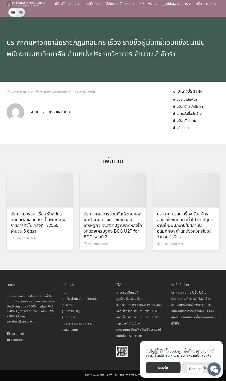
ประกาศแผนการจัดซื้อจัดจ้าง (188, 292)
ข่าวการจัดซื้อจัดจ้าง (187, 113)
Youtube (16, 340)
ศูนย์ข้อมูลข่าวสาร (175, 3)
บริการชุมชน (205, 3)
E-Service (146, 3)
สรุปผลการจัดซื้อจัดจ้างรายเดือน (191, 305)
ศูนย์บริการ (68, 317)
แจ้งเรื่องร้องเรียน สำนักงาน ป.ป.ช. (138, 311)
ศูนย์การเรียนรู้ (71, 311)
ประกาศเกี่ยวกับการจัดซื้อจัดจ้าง (190, 299)
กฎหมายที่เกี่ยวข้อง (128, 323)
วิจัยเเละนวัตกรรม (119, 3)
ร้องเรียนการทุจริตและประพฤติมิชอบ (139, 305)
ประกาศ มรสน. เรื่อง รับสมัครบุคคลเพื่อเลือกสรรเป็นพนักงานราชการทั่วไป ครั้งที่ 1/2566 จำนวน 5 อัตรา (38, 223)
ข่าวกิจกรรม (181, 127)
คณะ (65, 292)
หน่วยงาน (68, 305)
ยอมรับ (163, 367)
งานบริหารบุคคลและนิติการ (55, 92)
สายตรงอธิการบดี (127, 292)
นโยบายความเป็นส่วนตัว (194, 355)
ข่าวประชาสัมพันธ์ (185, 99)
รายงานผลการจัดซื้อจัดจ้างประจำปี (192, 311)
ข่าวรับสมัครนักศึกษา (188, 106)
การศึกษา (91, 3)
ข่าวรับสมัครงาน (86, 92)
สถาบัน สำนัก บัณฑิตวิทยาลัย (80, 299)
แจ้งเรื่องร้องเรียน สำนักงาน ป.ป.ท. (138, 317)
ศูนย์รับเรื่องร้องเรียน (129, 299)
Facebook (17, 334)
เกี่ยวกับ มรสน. (66, 3)
